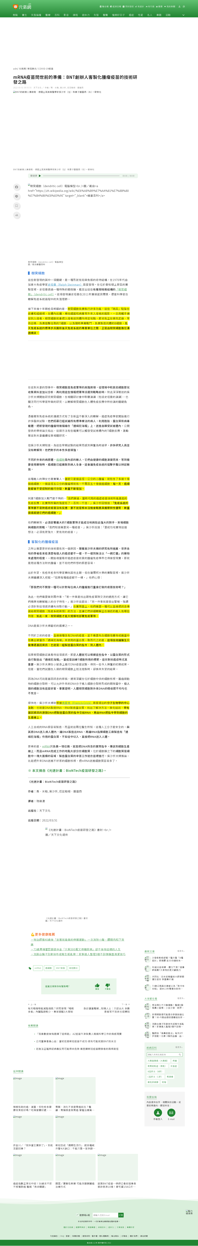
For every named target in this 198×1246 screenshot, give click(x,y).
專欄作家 (130, 1227)
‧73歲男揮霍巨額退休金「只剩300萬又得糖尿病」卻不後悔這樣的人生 (76, 949)
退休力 (86, 15)
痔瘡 (175, 1060)
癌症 (131, 15)
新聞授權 (76, 1236)
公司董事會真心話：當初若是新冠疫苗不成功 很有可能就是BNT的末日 (76, 1041)
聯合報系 (115, 1236)
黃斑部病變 (153, 1082)
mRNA (46, 746)
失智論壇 (36, 15)
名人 (149, 15)
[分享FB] (16, 187)
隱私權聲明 (104, 1236)
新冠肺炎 (32, 68)
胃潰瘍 (170, 1076)
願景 (160, 6)
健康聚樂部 (80, 1227)
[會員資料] (179, 6)
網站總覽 (144, 1236)
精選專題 (91, 1227)
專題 (158, 15)
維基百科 (41, 264)
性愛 (140, 15)
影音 (66, 15)
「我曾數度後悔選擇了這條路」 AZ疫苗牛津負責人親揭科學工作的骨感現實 (79, 1034)
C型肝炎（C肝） (155, 1076)
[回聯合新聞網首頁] (15, 7)
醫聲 (105, 15)
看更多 (180, 951)
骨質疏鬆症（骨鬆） (157, 1066)
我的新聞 (170, 6)
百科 (57, 15)
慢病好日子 (118, 15)
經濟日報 (116, 6)
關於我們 (134, 1236)
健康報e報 (84, 1215)
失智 (96, 15)
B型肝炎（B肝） (156, 1071)
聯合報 (105, 6)
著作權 (95, 1236)
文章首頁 (120, 1227)
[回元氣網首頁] (25, 6)
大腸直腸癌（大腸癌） (158, 1060)
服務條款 (86, 1236)
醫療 (48, 15)
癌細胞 (60, 460)
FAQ (62, 1236)
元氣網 (22, 68)
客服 (68, 1236)
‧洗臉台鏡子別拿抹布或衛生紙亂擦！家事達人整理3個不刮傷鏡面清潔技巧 (78, 954)
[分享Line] (16, 196)
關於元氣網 (68, 1227)
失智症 (174, 1066)
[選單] (183, 6)
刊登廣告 (54, 1236)
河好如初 (129, 6)
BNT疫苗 (60, 968)
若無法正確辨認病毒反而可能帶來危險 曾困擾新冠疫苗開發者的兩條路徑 (77, 1048)
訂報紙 (124, 1236)
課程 (75, 15)
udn (15, 68)
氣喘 (164, 1082)
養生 (24, 15)
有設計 (140, 6)
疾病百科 (102, 1227)
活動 (168, 15)
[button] (183, 15)
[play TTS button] (40, 176)
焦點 (15, 15)
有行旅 (150, 6)
